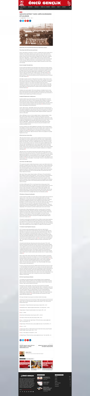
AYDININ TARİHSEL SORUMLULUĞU (46, 383)
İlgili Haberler (22, 358)
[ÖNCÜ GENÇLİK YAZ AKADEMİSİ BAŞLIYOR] (39, 379)
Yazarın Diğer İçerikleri (29, 358)
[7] (25, 157)
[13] (30, 293)
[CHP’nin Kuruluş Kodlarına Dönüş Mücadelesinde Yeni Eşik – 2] (25, 364)
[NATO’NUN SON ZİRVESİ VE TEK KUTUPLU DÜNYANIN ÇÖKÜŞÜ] (47, 364)
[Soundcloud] (29, 391)
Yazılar (21, 367)
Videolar (56, 381)
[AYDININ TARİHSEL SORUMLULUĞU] (39, 384)
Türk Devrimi (57, 384)
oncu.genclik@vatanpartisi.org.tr (27, 389)
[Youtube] (33, 391)
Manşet (56, 379)
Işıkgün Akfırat (28, 352)
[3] (27, 87)
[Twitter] (31, 391)
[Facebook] (20, 391)
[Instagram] (25, 391)
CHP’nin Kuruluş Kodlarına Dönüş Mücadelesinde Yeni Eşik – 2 (25, 370)
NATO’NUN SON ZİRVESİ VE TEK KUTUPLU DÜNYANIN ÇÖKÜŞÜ (47, 369)
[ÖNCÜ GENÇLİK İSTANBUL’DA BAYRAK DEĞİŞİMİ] (36, 364)
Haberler (56, 376)
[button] (70, 8)
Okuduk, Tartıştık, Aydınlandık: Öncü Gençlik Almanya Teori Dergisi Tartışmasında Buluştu (47, 388)
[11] (23, 253)
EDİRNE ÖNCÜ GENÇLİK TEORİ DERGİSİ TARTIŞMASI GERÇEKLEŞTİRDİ (45, 346)
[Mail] (27, 391)
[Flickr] (23, 391)
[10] (38, 238)
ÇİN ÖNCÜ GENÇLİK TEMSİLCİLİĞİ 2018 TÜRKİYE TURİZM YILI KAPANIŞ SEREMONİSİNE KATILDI (27, 346)
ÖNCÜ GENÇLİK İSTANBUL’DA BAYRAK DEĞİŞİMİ (36, 369)
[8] (47, 191)
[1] (48, 72)
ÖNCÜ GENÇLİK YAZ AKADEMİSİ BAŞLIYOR (46, 378)
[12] (50, 258)
